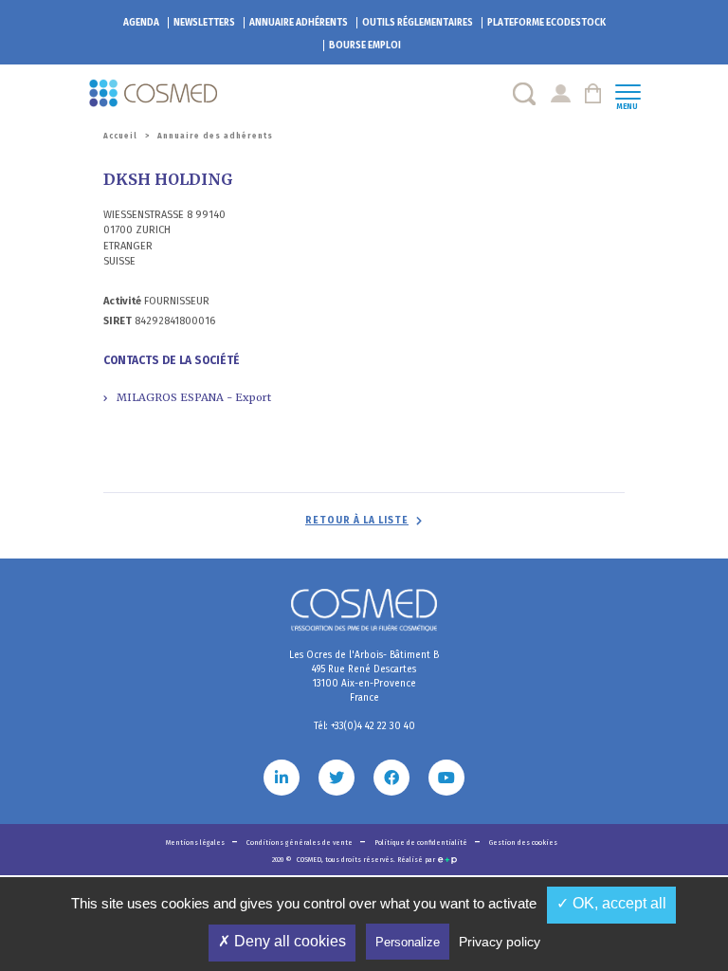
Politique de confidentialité (421, 842)
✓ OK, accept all (611, 903)
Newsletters (204, 22)
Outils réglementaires (417, 22)
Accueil (120, 136)
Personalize (407, 942)
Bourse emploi (365, 45)
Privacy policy (499, 941)
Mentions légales (196, 842)
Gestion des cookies (523, 842)
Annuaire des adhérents (215, 136)
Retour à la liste (357, 520)
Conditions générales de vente (300, 842)
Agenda (141, 22)
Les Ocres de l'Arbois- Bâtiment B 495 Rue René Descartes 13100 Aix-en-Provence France (364, 677)
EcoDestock (546, 22)
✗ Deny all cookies (282, 941)
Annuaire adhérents (298, 22)
